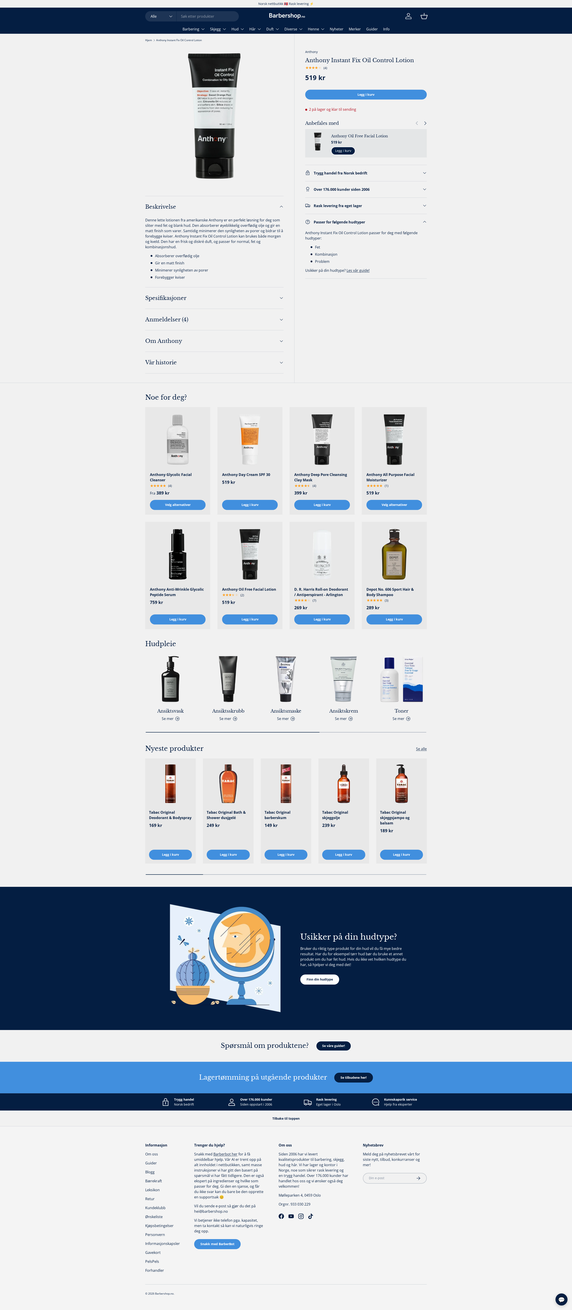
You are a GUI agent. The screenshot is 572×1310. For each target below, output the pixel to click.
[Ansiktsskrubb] (228, 679)
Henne (313, 29)
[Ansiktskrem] (343, 679)
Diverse (290, 29)
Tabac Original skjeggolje (335, 815)
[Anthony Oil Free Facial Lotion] (250, 554)
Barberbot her (225, 1154)
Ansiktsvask (170, 711)
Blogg (150, 1172)
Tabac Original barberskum (277, 815)
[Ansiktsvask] (170, 679)
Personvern (155, 1234)
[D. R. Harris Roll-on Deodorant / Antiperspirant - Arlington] (322, 554)
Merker (355, 29)
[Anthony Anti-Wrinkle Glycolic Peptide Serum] (178, 554)
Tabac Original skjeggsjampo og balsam (395, 818)
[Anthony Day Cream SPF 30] (250, 439)
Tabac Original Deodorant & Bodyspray (170, 815)
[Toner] (401, 679)
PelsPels (152, 1261)
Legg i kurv (366, 94)
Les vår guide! (358, 270)
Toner (401, 711)
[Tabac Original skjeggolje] (343, 783)
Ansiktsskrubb (228, 711)
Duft (270, 29)
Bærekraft (153, 1180)
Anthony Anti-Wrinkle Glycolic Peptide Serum (177, 592)
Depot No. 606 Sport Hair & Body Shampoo (390, 592)
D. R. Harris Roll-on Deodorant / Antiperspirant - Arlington (321, 592)
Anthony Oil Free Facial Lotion (359, 136)
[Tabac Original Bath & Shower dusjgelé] (228, 783)
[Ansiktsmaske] (286, 679)
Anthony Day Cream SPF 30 (246, 474)
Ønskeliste (154, 1216)
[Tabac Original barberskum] (286, 783)
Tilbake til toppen (286, 1118)
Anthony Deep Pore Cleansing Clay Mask (320, 477)
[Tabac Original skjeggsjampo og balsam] (401, 783)
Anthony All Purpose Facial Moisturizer (390, 477)
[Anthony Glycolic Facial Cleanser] (178, 439)
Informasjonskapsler (162, 1243)
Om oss (151, 1154)
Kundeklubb (155, 1207)
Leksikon (152, 1189)
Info (386, 29)
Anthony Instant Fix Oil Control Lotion (179, 40)
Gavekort (153, 1252)
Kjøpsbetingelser (159, 1225)
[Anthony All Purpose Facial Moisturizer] (394, 439)
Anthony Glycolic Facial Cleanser (171, 477)
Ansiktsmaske (286, 711)
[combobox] (192, 16)
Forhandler (154, 1270)
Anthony (311, 52)
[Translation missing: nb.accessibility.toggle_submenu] (203, 29)
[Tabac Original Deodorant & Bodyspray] (170, 783)
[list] (214, 116)
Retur (150, 1198)
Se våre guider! (333, 1046)
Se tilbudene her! (354, 1077)
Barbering (191, 29)
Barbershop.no (164, 1293)
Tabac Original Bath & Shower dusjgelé (226, 815)
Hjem (148, 40)
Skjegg (215, 29)
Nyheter (336, 29)
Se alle (421, 748)
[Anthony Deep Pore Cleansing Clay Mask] (322, 439)
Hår (252, 29)
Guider (372, 29)
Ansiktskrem (343, 711)
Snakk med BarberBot (217, 1244)
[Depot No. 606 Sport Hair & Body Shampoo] (394, 554)
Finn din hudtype (320, 979)
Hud (235, 29)
